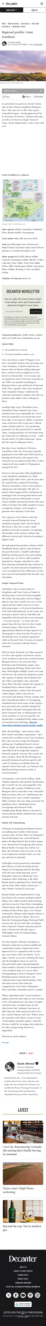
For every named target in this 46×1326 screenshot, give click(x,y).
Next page (5, 1042)
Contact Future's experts (23, 1271)
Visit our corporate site (32, 1313)
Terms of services (28, 317)
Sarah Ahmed (15, 42)
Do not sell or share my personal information (23, 1286)
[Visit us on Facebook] (16, 1295)
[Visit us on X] (8, 1295)
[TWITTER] (37, 1063)
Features (38, 45)
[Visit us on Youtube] (23, 1295)
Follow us (28, 97)
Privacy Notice (30, 319)
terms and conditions (23, 1282)
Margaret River (19, 26)
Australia (25, 23)
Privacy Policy (23, 1278)
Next (31, 1053)
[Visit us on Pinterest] (30, 1295)
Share (7, 97)
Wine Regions (13, 23)
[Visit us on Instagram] (37, 1295)
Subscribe (10, 10)
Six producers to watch (16, 350)
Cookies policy (23, 1275)
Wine (4, 23)
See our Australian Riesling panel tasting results (22, 724)
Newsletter (40, 97)
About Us (23, 1267)
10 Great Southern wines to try (19, 354)
